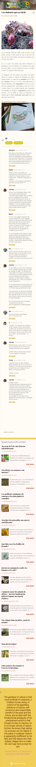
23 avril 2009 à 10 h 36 (17, 249)
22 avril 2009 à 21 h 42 (20, 189)
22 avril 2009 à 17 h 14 (21, 150)
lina (10, 249)
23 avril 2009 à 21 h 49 (16, 322)
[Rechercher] (33, 4)
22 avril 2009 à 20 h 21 (19, 170)
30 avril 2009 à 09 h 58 (19, 360)
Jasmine (11, 189)
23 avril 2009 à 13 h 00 (17, 311)
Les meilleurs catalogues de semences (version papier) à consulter (12, 496)
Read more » (30, 464)
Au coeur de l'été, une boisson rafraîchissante (13, 447)
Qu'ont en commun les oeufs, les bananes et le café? (14, 569)
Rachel (11, 170)
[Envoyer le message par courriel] (6, 139)
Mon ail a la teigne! (9, 644)
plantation (9, 143)
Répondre (12, 166)
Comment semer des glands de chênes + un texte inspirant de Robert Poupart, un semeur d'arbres (13, 595)
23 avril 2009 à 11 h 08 (20, 265)
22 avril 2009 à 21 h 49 (19, 214)
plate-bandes (18, 143)
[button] (33, 12)
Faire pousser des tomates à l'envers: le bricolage (12, 667)
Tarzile (11, 360)
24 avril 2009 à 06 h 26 (20, 342)
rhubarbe (27, 52)
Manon (11, 214)
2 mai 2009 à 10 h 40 (20, 380)
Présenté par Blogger (19, 763)
